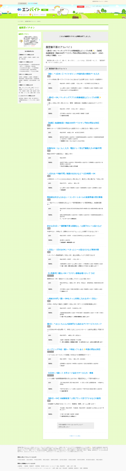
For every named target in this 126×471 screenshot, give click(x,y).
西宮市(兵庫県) (81, 459)
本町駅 (20, 77)
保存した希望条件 (40, 14)
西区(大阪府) (46, 459)
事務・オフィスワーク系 (24, 87)
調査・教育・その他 (35, 92)
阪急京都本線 (33, 69)
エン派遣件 (22, 3)
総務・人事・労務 (71, 466)
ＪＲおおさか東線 (34, 71)
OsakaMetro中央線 (24, 69)
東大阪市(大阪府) (90, 459)
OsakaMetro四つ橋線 (25, 67)
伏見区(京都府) (72, 459)
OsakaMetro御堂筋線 (24, 64)
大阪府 (20, 57)
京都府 (29, 57)
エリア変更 (52, 10)
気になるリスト (25, 14)
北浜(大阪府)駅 (32, 80)
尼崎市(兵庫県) (54, 459)
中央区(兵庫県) (38, 459)
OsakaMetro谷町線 (24, 71)
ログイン (88, 6)
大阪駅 (30, 77)
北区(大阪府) (29, 459)
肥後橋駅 (35, 77)
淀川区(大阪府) (63, 459)
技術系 (23, 90)
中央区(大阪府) (21, 459)
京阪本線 (33, 66)
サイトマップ (105, 6)
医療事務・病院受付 (73, 468)
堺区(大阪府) (99, 459)
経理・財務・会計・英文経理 (60, 468)
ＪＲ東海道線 (27, 66)
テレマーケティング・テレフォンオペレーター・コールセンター (35, 468)
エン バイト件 (32, 3)
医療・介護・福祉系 (31, 90)
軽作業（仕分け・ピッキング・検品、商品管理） (53, 466)
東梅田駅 (26, 80)
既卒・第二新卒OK (33, 98)
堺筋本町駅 (21, 78)
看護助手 (31, 466)
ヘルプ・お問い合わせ (96, 6)
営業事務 (37, 466)
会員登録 (81, 6)
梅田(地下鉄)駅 (28, 78)
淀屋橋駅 (25, 77)
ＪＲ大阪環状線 (34, 67)
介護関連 (20, 466)
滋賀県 (34, 57)
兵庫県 (24, 57)
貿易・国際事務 (84, 468)
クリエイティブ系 (27, 89)
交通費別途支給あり (23, 100)
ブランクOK (32, 100)
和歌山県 (23, 58)
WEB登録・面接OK (23, 98)
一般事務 (26, 466)
